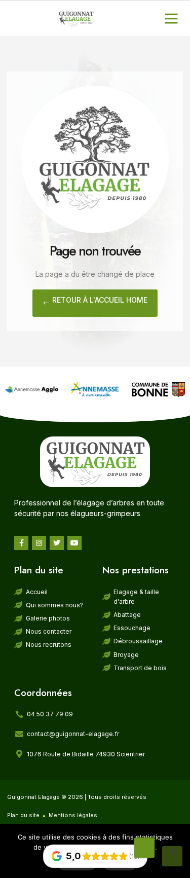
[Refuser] (172, 856)
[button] (171, 18)
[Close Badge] (144, 847)
